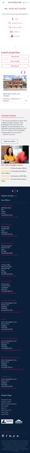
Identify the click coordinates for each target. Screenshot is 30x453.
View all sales (15, 56)
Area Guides (4, 412)
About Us (4, 408)
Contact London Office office (9, 217)
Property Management (10, 357)
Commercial (6, 376)
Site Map (16, 36)
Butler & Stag (12, 448)
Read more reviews (9, 141)
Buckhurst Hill (7, 243)
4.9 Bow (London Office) (18, 168)
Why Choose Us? (6, 410)
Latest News (4, 414)
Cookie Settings (15, 450)
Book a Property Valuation (9, 404)
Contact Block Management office (11, 350)
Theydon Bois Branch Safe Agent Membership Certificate (15, 445)
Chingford (5, 262)
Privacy (26, 449)
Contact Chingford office (8, 276)
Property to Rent (17, 27)
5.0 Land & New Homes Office (13, 180)
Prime (3, 319)
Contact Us (17, 32)
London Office (7, 205)
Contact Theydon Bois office (9, 236)
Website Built (19, 448)
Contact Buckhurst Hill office (9, 255)
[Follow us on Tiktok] (14, 436)
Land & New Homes (8, 300)
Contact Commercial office (9, 388)
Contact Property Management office (12, 369)
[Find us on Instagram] (3, 436)
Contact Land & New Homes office (11, 312)
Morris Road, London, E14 (11, 94)
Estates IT (16, 449)
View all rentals (15, 61)
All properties (15, 66)
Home (16, 19)
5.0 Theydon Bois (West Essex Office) (13, 172)
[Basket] (28, 2)
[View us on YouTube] (17, 437)
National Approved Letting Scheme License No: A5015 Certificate (16, 446)
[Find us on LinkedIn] (10, 436)
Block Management (9, 338)
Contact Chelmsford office (9, 293)
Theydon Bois (6, 224)
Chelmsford (6, 281)
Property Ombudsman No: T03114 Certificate (12, 443)
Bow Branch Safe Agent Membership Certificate (15, 444)
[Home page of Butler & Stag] (15, 2)
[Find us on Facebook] (6, 436)
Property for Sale (17, 23)
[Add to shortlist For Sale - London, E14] (26, 101)
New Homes (4, 406)
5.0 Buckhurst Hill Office (18, 176)
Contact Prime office (7, 331)
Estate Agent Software (7, 449)
